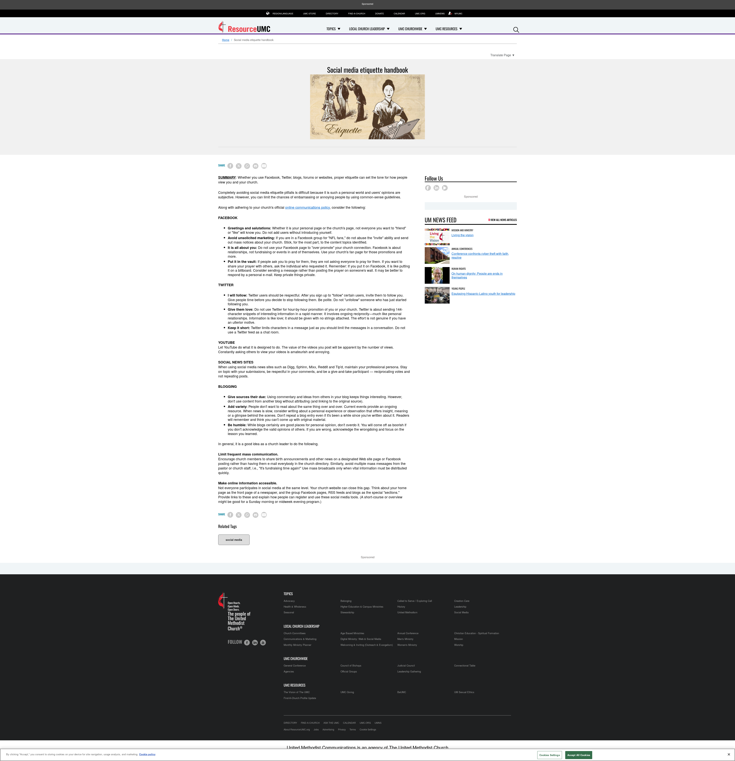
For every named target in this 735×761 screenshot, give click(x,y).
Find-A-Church (356, 13)
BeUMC (401, 692)
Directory (332, 13)
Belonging (346, 601)
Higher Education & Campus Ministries (362, 606)
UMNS (378, 722)
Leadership (460, 606)
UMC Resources (294, 685)
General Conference (295, 665)
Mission (458, 639)
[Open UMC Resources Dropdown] (460, 29)
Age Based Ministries (352, 633)
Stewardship (347, 612)
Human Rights (459, 269)
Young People (458, 288)
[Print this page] (255, 166)
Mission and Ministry (462, 230)
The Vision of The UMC (297, 692)
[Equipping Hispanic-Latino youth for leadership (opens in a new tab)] (437, 295)
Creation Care (461, 601)
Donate (379, 13)
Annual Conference (407, 633)
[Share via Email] (264, 166)
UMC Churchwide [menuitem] (410, 28)
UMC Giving (347, 692)
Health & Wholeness (295, 606)
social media (234, 540)
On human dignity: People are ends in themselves (477, 275)
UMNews (440, 13)
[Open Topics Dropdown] (339, 29)
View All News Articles (503, 220)
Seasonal (289, 612)
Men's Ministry (405, 639)
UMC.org (420, 13)
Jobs (316, 729)
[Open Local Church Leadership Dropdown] (388, 29)
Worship (458, 645)
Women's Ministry (407, 645)
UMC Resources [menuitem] (446, 28)
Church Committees (295, 633)
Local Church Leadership (301, 626)
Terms (353, 729)
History (401, 606)
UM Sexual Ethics (464, 692)
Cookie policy (147, 754)
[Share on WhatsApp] (247, 166)
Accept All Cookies (578, 755)
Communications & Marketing (300, 639)
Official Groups (349, 671)
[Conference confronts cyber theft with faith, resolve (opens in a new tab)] (437, 255)
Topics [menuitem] (331, 28)
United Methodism (407, 612)
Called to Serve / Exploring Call (414, 601)
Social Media (461, 612)
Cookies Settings (549, 755)
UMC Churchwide (296, 658)
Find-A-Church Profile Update (300, 698)
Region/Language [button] (283, 13)
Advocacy (289, 601)
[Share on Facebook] (230, 166)
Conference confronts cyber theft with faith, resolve (480, 255)
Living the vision (463, 235)
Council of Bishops (351, 665)
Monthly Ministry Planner (297, 645)
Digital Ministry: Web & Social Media (361, 639)
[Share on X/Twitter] (239, 166)
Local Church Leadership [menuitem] (367, 28)
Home (225, 40)
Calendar (399, 13)
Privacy (342, 729)
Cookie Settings (368, 729)
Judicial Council (406, 665)
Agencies (289, 671)
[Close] (729, 754)
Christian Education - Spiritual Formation (476, 633)
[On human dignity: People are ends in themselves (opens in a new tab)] (437, 275)
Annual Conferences (462, 249)
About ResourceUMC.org (297, 729)
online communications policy (307, 207)
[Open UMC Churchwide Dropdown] (425, 29)
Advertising (328, 729)
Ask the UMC (331, 722)
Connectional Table (464, 665)
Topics (288, 594)
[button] (516, 29)
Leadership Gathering (409, 671)
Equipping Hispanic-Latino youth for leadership (483, 293)
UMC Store (309, 13)
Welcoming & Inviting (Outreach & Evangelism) (367, 645)
